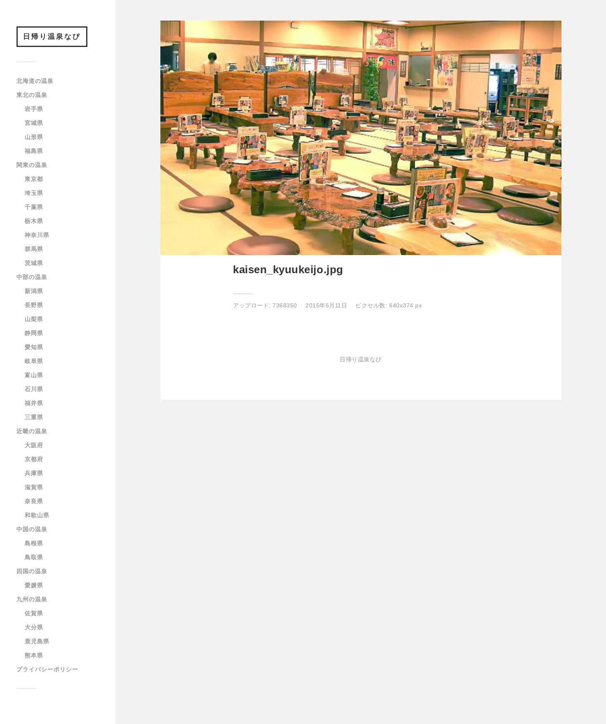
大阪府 (34, 445)
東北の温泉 (31, 94)
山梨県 (34, 319)
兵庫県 (34, 473)
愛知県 (34, 347)
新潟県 (34, 291)
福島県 (34, 151)
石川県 (34, 389)
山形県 (34, 137)
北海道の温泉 (35, 80)
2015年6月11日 (326, 305)
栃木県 (34, 221)
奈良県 (34, 501)
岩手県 (34, 108)
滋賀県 (34, 487)
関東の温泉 (31, 165)
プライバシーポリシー (47, 669)
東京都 (34, 179)
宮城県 (34, 122)
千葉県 (34, 207)
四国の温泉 (31, 571)
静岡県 (34, 333)
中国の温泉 (31, 529)
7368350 (284, 305)
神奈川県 (37, 235)
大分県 (34, 627)
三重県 (34, 417)
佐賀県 (34, 613)
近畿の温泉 (31, 431)
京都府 (34, 459)
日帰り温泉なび (52, 36)
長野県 (34, 305)
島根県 (34, 543)
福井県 (34, 403)
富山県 (34, 375)
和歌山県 (37, 515)
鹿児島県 (37, 641)
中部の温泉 (31, 277)
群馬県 (34, 249)
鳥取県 (34, 557)
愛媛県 (34, 585)
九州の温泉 (31, 599)
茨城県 (34, 263)
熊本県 (34, 655)
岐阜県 (34, 361)
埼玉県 (34, 193)
